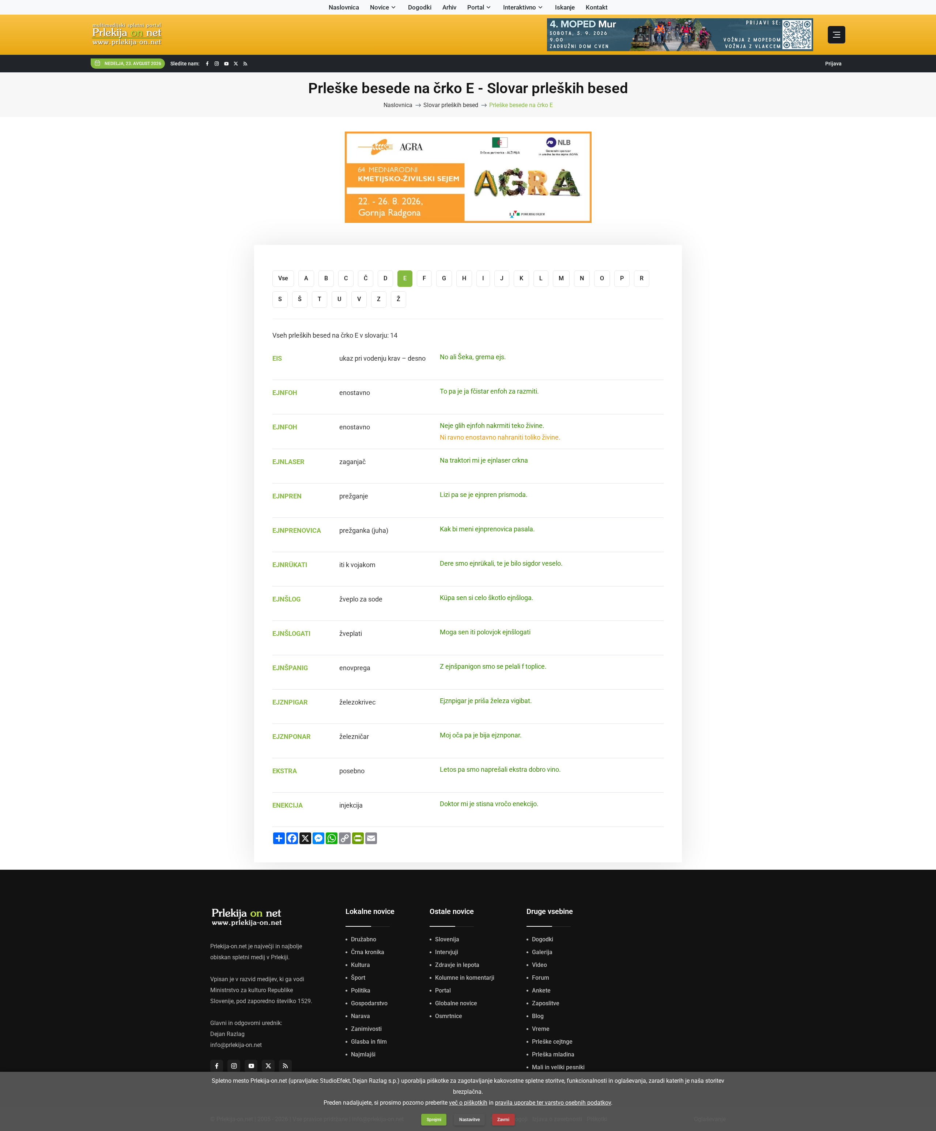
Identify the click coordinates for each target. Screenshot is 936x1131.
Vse (283, 278)
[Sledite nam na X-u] (235, 64)
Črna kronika (367, 952)
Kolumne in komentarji (464, 977)
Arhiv (449, 7)
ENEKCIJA (287, 805)
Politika (360, 990)
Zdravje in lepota (457, 964)
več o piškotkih (468, 1102)
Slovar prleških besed (450, 105)
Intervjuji (446, 952)
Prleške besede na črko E (521, 105)
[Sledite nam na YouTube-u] (226, 64)
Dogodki (419, 7)
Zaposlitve (545, 1003)
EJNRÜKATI (289, 565)
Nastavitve (469, 1119)
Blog (538, 1016)
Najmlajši (363, 1054)
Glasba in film (369, 1041)
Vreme (541, 1028)
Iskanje (565, 7)
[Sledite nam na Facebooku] (207, 64)
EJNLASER (288, 462)
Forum (540, 977)
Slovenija (447, 939)
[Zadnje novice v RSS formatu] (245, 64)
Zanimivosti (366, 1028)
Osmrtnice (448, 1016)
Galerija (542, 952)
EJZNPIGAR (290, 702)
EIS (277, 358)
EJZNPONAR (291, 736)
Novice (379, 7)
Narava (360, 1016)
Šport (358, 977)
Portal (475, 7)
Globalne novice (456, 1003)
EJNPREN (287, 496)
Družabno (363, 939)
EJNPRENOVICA (296, 530)
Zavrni (503, 1119)
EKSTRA (284, 771)
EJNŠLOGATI (291, 633)
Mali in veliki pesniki (558, 1067)
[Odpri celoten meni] (836, 35)
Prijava (833, 64)
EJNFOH (284, 392)
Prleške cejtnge (552, 1041)
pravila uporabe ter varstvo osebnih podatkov (553, 1102)
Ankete (541, 990)
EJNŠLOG (286, 599)
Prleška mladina (553, 1054)
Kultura (360, 964)
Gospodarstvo (369, 1003)
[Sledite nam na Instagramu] (216, 64)
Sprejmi (434, 1119)
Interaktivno (519, 7)
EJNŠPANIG (290, 668)
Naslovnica (344, 7)
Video (539, 964)
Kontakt (597, 7)
